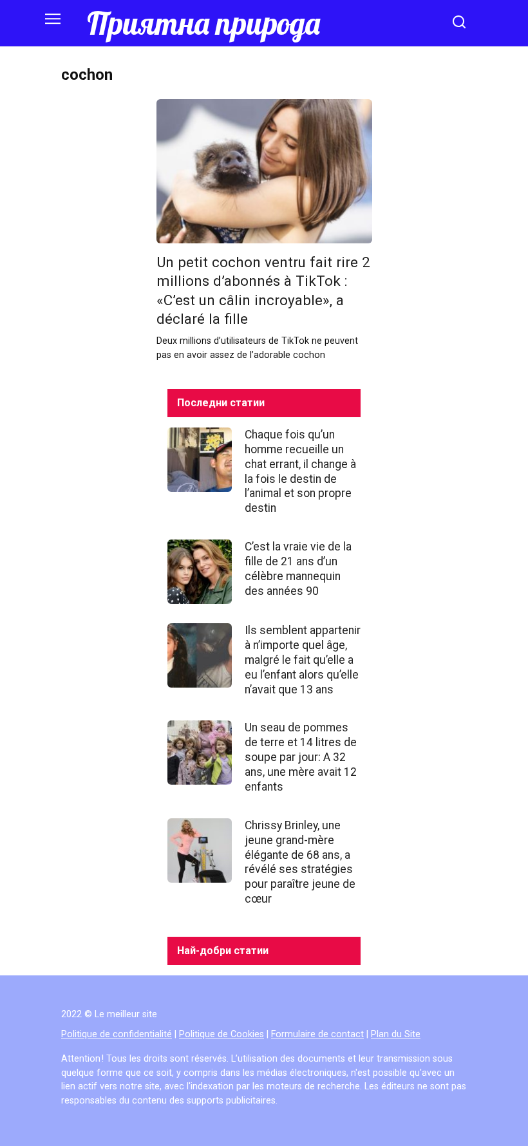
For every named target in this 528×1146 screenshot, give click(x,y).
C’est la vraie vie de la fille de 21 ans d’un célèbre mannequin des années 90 (298, 568)
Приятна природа (203, 23)
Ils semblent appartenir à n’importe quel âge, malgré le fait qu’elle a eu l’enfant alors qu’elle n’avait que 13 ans (303, 659)
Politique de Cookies (221, 1034)
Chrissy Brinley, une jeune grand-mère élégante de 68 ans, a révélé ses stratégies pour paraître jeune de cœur (300, 862)
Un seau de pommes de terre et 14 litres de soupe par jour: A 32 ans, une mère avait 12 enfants (301, 757)
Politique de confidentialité (116, 1034)
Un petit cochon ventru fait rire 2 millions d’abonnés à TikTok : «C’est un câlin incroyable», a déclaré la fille (263, 290)
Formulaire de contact (317, 1034)
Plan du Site (395, 1034)
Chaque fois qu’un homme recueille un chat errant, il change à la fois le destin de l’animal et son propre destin (300, 471)
